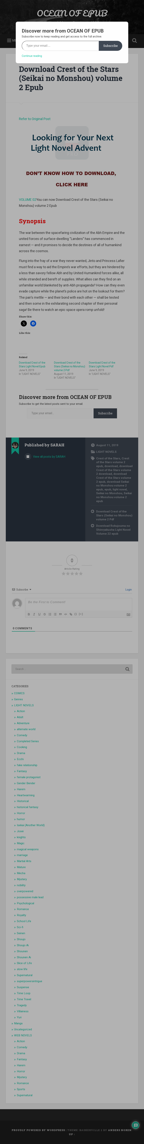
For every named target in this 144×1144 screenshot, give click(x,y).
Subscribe (110, 46)
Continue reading (32, 55)
